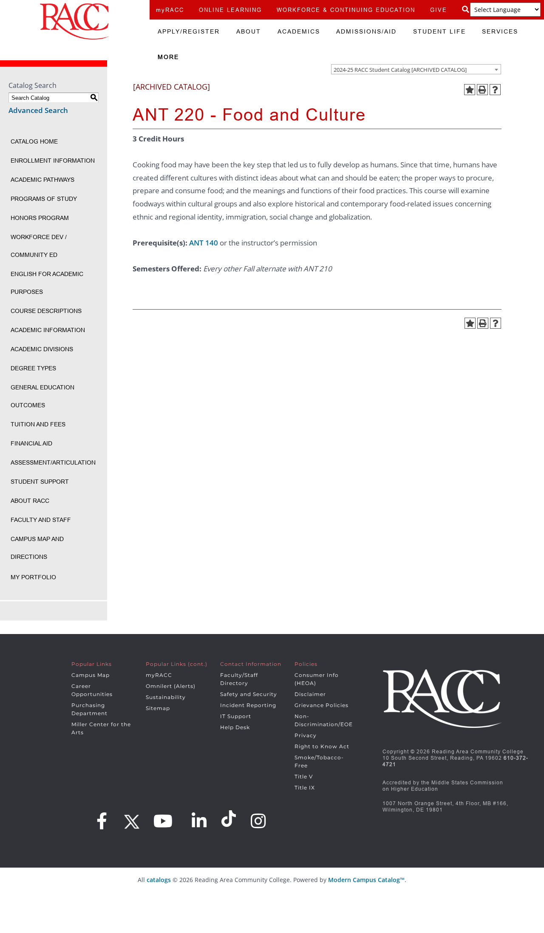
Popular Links (91, 664)
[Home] (75, 21)
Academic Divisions (42, 349)
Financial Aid (31, 443)
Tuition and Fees (38, 424)
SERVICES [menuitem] (500, 31)
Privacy (306, 735)
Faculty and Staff (41, 519)
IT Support (235, 716)
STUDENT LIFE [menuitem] (439, 31)
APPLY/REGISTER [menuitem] (189, 31)
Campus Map (90, 675)
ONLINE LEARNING (230, 9)
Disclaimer (310, 694)
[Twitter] (130, 818)
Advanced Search (38, 110)
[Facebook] (102, 821)
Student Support (40, 481)
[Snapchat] (229, 818)
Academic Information (48, 330)
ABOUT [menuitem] (248, 31)
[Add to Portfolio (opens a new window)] (469, 89)
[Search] (466, 9)
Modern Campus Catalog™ (366, 880)
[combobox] (416, 69)
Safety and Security (248, 694)
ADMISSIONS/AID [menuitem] (366, 31)
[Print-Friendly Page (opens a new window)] (482, 89)
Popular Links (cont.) (176, 664)
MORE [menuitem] (168, 57)
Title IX (305, 787)
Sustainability (166, 697)
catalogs (159, 880)
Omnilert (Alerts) (171, 686)
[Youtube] (163, 821)
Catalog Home (34, 141)
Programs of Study (44, 198)
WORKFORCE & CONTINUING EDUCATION (346, 9)
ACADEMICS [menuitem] (299, 31)
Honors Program (40, 217)
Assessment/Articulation (53, 462)
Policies (306, 664)
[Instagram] (258, 821)
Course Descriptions (46, 310)
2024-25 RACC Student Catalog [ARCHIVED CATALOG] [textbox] (400, 69)
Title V (304, 776)
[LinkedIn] (199, 821)
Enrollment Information (53, 160)
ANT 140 (203, 243)
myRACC (170, 9)
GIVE (438, 9)
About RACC (30, 500)
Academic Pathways (42, 179)
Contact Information (250, 664)
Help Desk (235, 727)
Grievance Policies (321, 705)
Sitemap (158, 708)
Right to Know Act (322, 746)
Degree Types (33, 368)
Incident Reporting (248, 705)
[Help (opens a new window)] (495, 89)
